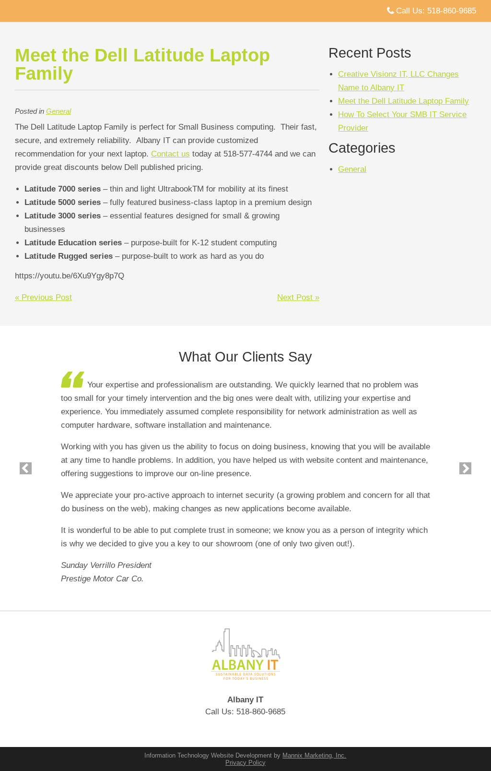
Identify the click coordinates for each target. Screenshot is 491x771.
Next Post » (298, 297)
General (58, 111)
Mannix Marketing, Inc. (314, 755)
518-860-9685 (451, 10)
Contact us (170, 153)
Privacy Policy (245, 762)
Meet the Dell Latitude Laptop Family (403, 101)
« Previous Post (43, 297)
